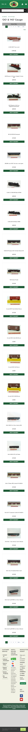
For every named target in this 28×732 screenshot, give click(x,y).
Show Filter (14, 24)
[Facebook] (21, 695)
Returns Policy (5, 664)
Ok (23, 729)
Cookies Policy (22, 705)
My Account (5, 676)
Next (25, 29)
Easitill (14, 708)
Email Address (22, 678)
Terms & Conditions (7, 705)
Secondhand (4, 16)
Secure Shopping (5, 672)
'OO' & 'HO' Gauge (11, 16)
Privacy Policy (15, 705)
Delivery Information (5, 660)
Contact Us (5, 655)
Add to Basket (14, 54)
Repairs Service (5, 668)
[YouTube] (21, 699)
